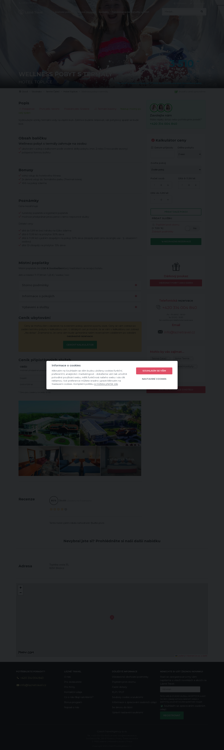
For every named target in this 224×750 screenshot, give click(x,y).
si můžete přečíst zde (106, 384)
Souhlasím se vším (154, 371)
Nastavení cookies (154, 379)
